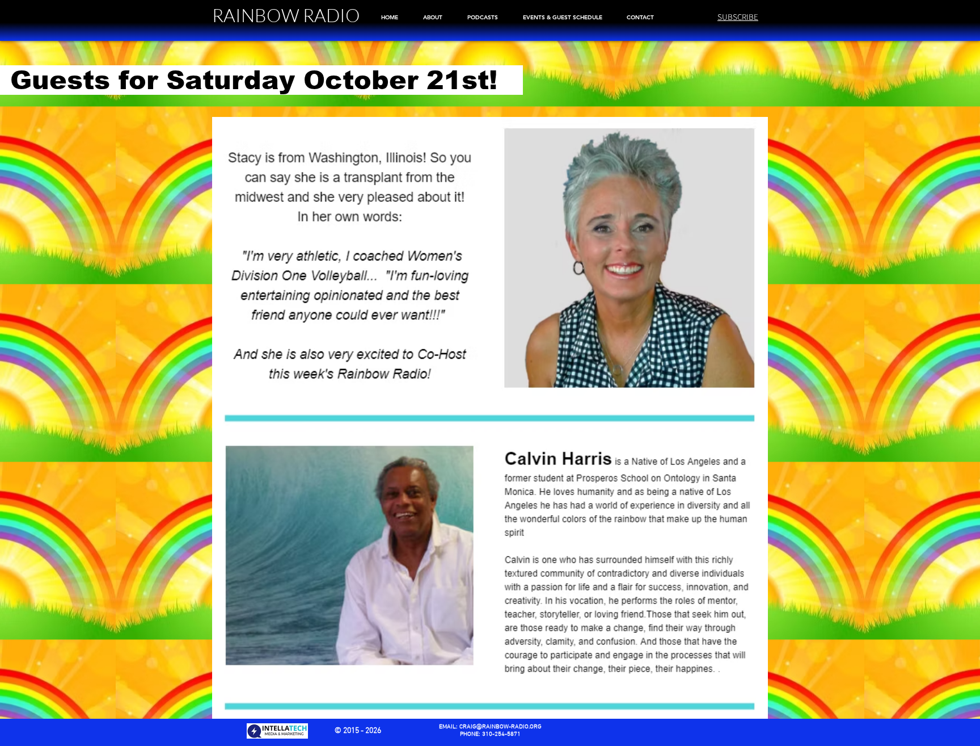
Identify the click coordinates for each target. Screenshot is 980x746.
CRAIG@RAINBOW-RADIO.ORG (500, 727)
